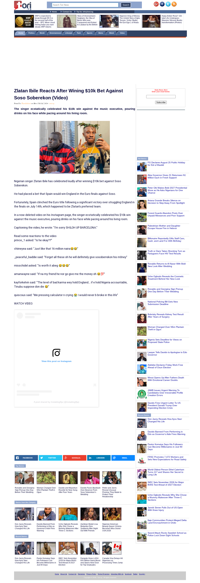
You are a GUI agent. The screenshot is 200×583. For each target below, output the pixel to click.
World (42, 33)
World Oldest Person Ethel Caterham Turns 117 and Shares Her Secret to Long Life (166, 472)
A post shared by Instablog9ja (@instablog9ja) (56, 402)
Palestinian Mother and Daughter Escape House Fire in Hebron (164, 226)
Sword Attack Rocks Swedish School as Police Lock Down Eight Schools (167, 534)
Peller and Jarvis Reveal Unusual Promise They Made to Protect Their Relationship (111, 492)
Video (122, 33)
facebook (128, 574)
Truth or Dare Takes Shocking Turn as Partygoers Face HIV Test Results (166, 252)
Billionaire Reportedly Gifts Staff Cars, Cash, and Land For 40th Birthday (166, 239)
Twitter (135, 574)
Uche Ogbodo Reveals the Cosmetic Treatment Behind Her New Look (166, 277)
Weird (111, 33)
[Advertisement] (100, 61)
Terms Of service (104, 574)
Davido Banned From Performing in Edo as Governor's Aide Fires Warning (166, 432)
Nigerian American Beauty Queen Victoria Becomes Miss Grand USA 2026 (111, 527)
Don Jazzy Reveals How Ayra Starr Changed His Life (23, 526)
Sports (90, 33)
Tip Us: (84, 12)
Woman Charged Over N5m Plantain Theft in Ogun (46, 490)
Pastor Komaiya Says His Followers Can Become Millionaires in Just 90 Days (165, 447)
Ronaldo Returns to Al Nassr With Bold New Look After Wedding (167, 264)
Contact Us (67, 12)
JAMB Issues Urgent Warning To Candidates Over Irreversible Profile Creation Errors (165, 392)
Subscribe (160, 102)
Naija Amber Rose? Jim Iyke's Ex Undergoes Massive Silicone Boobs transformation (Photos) (172, 19)
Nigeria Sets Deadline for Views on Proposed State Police (165, 340)
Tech (79, 33)
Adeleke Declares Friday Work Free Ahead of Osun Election (165, 366)
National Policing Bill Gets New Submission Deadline (163, 302)
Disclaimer (81, 574)
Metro (101, 33)
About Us (63, 574)
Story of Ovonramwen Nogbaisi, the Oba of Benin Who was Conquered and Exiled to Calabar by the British (87, 20)
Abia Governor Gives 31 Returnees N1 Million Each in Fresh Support (167, 176)
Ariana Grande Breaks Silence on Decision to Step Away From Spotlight (166, 201)
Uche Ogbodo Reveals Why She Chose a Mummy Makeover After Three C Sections (167, 497)
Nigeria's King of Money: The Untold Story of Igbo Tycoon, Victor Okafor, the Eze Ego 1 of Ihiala (130, 19)
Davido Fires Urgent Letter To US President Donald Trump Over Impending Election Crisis (164, 405)
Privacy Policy (91, 574)
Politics (31, 33)
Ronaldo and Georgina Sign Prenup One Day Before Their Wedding (165, 290)
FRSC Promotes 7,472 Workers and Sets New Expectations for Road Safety (167, 458)
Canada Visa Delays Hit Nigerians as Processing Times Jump (112, 560)
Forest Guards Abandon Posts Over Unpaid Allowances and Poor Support (166, 214)
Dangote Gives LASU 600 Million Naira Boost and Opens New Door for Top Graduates (90, 561)
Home (54, 12)
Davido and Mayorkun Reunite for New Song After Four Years (68, 490)
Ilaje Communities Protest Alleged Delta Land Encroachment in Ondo (167, 521)
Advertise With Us (117, 574)
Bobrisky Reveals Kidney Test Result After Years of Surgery (166, 315)
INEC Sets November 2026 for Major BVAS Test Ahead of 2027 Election (166, 483)
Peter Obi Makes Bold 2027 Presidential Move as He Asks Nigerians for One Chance (167, 190)
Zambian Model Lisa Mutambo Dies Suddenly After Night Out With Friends (89, 527)
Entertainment (55, 33)
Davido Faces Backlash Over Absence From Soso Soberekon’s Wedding (90, 491)
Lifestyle (68, 33)
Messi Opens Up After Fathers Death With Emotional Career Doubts (166, 378)
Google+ (142, 574)
